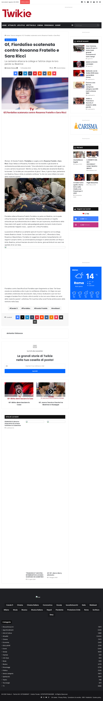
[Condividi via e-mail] (61, 317)
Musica (5, 664)
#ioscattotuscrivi (8, 627)
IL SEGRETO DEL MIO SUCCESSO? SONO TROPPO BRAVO (92, 164)
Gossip (57, 25)
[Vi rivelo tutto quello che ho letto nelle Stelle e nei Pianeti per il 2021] (79, 177)
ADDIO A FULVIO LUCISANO (91, 63)
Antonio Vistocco (11, 68)
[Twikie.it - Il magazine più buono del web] (17, 13)
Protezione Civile (73, 610)
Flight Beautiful (92, 183)
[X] (20, 73)
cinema (20, 605)
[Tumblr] (30, 73)
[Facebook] (16, 73)
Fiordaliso (26, 308)
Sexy (51, 615)
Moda (4, 661)
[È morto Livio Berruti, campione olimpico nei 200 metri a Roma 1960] (78, 85)
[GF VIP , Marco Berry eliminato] (56, 496)
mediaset (56, 308)
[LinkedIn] (25, 73)
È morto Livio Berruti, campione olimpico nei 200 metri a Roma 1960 (92, 88)
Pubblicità (89, 697)
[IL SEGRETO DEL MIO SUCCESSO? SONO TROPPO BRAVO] (92, 154)
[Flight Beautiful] (92, 177)
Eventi (5, 648)
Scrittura (96, 610)
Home (4, 25)
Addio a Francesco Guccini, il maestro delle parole (91, 103)
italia (84, 605)
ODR (83, 697)
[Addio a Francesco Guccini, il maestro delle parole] (78, 101)
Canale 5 (14, 308)
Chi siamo (54, 697)
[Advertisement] (35, 138)
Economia (6, 642)
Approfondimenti (8, 630)
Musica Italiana (37, 610)
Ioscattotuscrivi (72, 605)
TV (4, 686)
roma (86, 610)
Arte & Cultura (7, 633)
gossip (59, 605)
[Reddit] (40, 73)
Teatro (5, 680)
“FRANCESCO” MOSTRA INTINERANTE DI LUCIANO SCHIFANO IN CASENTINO (35, 575)
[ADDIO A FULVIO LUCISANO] (78, 65)
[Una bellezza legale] (79, 154)
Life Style (21, 25)
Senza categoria (16, 35)
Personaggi (49, 25)
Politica (5, 670)
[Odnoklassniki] (49, 73)
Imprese (5, 655)
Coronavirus (47, 605)
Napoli (49, 610)
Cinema (40, 25)
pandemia (59, 610)
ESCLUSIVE (6, 645)
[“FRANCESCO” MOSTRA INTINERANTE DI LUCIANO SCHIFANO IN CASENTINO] (35, 496)
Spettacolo (31, 25)
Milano (6, 610)
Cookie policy (97, 697)
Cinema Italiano (33, 605)
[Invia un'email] (17, 68)
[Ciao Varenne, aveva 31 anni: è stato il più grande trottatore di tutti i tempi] (78, 49)
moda (15, 610)
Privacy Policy (62, 697)
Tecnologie (6, 683)
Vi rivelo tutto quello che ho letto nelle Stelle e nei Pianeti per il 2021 (78, 188)
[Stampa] (35, 322)
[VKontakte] (45, 73)
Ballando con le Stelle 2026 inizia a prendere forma (92, 74)
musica (24, 610)
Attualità (12, 25)
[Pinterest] (35, 73)
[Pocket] (54, 73)
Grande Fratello (41, 308)
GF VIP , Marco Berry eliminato (54, 574)
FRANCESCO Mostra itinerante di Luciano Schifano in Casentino (13, 423)
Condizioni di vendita (74, 697)
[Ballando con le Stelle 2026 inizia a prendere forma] (78, 73)
